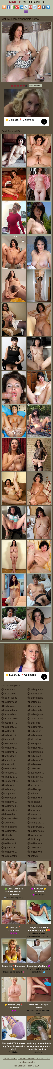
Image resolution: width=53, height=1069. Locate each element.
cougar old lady (12, 793)
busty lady (9, 764)
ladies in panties (39, 777)
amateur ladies (12, 689)
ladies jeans (36, 714)
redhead (34, 793)
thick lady (35, 839)
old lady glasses (12, 852)
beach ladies (11, 718)
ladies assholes (12, 706)
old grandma (11, 856)
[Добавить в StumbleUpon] (39, 7)
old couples (10, 797)
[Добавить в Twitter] (48, 7)
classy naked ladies (14, 781)
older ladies (36, 752)
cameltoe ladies (12, 772)
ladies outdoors (38, 756)
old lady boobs (12, 752)
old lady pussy (37, 789)
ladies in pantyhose (40, 781)
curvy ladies (10, 810)
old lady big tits (12, 731)
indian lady (36, 710)
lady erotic (9, 822)
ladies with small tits (40, 827)
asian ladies (10, 698)
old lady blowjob (12, 747)
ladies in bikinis (12, 735)
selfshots (35, 802)
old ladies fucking (13, 843)
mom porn (35, 743)
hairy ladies (36, 693)
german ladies (11, 847)
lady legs (35, 722)
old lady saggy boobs (41, 797)
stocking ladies (38, 835)
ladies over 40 (37, 764)
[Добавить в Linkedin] (21, 7)
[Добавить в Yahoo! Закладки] (26, 11)
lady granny (36, 689)
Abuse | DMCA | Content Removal (19, 1058)
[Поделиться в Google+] (17, 7)
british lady (10, 756)
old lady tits (36, 843)
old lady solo (37, 831)
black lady (9, 739)
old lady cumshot (13, 806)
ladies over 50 (37, 768)
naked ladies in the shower (41, 818)
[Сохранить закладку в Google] (13, 7)
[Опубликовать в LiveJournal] (26, 7)
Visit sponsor (35, 85)
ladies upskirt (37, 847)
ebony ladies (11, 818)
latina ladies (36, 718)
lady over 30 (36, 760)
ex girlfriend (10, 827)
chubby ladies (11, 777)
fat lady (8, 835)
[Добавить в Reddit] (35, 7)
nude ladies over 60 (40, 772)
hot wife (34, 856)
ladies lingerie (37, 731)
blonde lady (10, 743)
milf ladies (35, 739)
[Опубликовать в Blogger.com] (4, 7)
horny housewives (39, 706)
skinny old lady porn (40, 822)
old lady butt (10, 768)
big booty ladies (12, 727)
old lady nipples (38, 747)
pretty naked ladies (40, 785)
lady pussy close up (14, 789)
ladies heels (36, 698)
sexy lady (35, 810)
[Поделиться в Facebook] (8, 7)
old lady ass (10, 702)
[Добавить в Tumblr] (43, 7)
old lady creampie (13, 802)
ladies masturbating (40, 735)
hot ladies (35, 702)
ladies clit (9, 785)
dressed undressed (14, 814)
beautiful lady (11, 722)
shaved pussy (37, 814)
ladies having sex (39, 806)
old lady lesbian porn (41, 727)
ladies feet (9, 839)
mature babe (11, 710)
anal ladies (10, 693)
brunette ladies (12, 760)
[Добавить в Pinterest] (30, 7)
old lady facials (12, 831)
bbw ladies (10, 714)
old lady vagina (38, 852)
